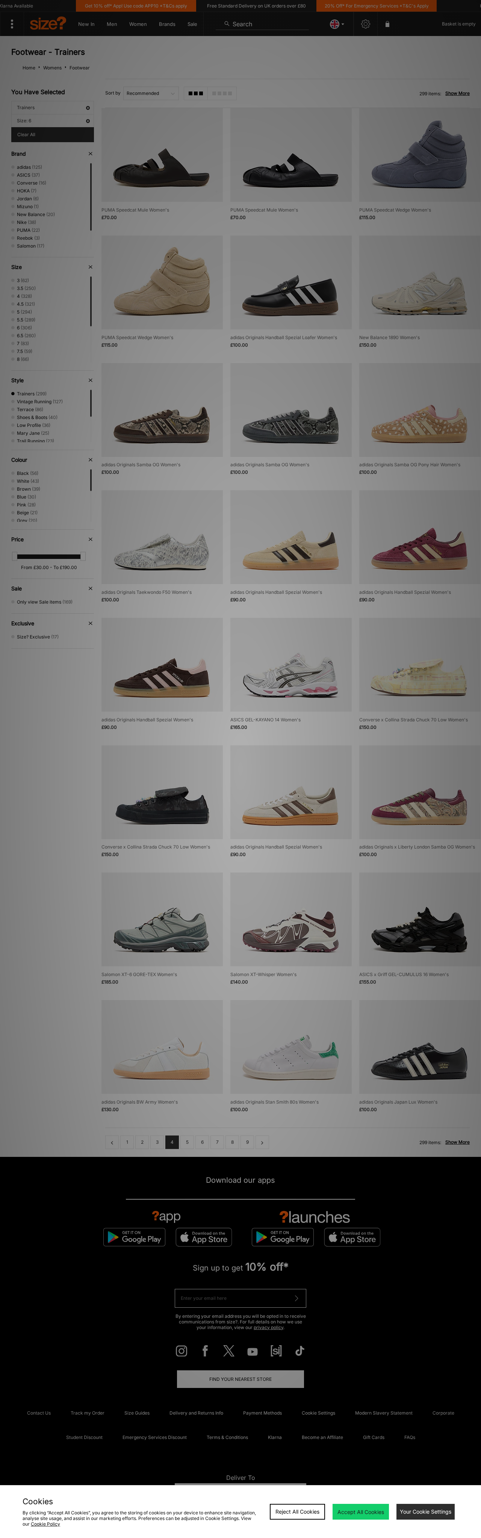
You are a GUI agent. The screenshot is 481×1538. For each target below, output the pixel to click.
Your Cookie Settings (425, 1511)
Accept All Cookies (360, 1512)
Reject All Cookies (297, 1511)
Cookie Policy (45, 1524)
